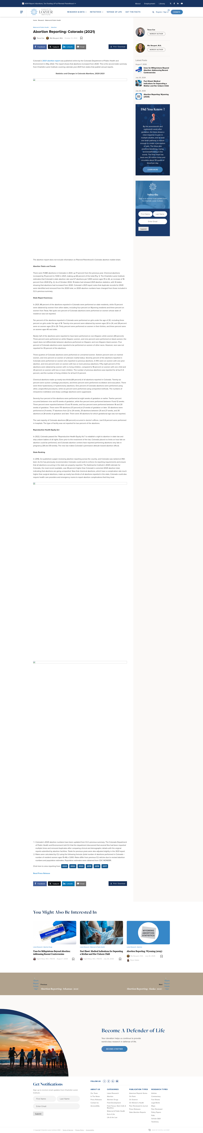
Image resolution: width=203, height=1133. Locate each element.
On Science (133, 1099)
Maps (153, 1106)
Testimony (155, 1122)
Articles (154, 1093)
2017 (105, 866)
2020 (81, 866)
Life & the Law (112, 1117)
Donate (176, 12)
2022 (72, 866)
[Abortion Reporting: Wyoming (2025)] (148, 932)
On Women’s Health (136, 1103)
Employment (149, 3)
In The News (95, 1096)
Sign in (162, 12)
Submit (143, 229)
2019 (89, 866)
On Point (132, 1096)
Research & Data (76, 12)
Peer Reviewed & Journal (138, 1106)
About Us (95, 1089)
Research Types (159, 1089)
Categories (113, 1089)
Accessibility (95, 1106)
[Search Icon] (153, 12)
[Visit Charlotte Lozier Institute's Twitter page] (170, 3)
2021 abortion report (51, 60)
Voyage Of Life (114, 12)
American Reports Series (138, 1093)
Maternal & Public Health (53, 20)
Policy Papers (156, 1112)
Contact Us (95, 1103)
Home (35, 20)
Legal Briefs (155, 1103)
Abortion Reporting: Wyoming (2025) (144, 951)
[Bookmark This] (81, 38)
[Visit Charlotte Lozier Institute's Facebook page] (174, 3)
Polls (153, 1115)
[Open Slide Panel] (23, 12)
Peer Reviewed (156, 1109)
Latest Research (113, 1093)
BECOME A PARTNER (114, 1049)
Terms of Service (68, 1130)
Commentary (156, 1096)
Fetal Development (114, 1103)
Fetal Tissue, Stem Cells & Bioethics (116, 1107)
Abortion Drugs (47, 947)
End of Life (111, 1114)
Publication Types (138, 1089)
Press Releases (96, 1099)
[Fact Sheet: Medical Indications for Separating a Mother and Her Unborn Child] (101, 932)
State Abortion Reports (137, 1112)
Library (162, 3)
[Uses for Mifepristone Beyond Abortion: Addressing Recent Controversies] (54, 932)
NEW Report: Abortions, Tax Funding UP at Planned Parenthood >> (49, 3)
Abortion (54, 27)
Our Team (94, 1093)
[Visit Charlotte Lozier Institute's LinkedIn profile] (178, 3)
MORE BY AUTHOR (156, 34)
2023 (64, 866)
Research (41, 20)
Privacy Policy (79, 1130)
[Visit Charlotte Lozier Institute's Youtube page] (182, 3)
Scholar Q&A (156, 1118)
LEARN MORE (152, 170)
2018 (97, 866)
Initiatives (95, 12)
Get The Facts (133, 12)
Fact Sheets (155, 1099)
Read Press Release (41, 873)
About (138, 3)
